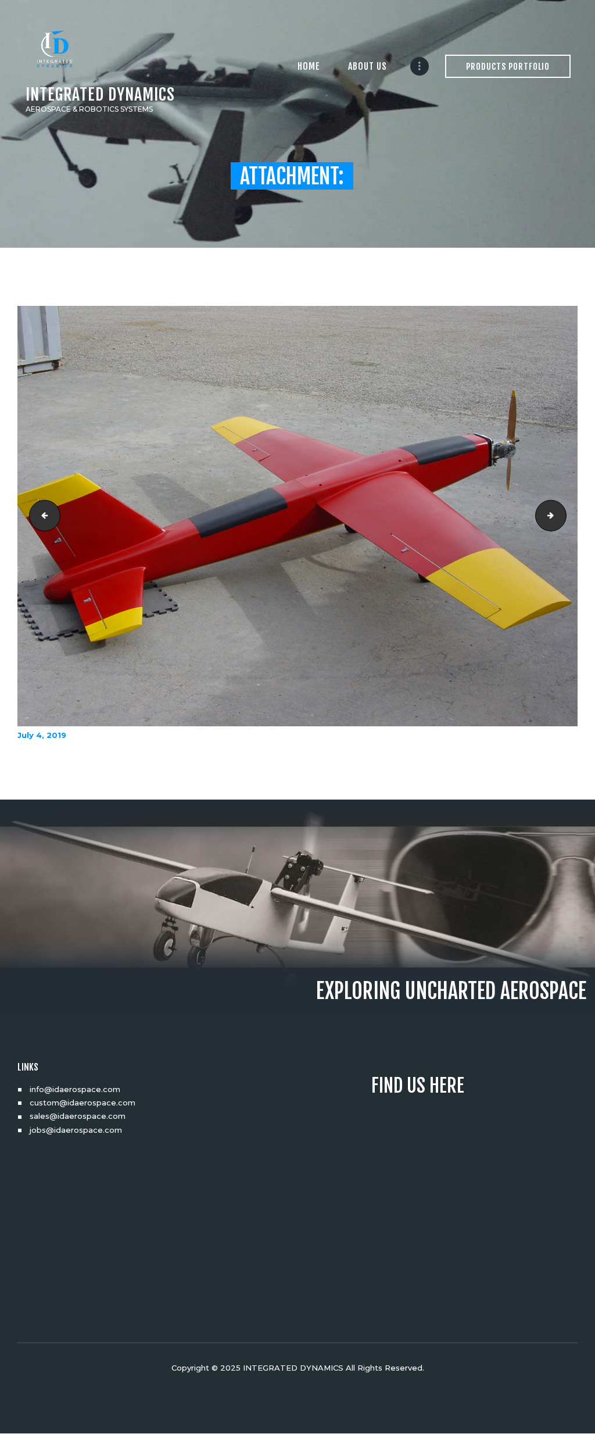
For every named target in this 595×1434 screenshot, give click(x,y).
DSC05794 (41, 515)
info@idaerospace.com (75, 1089)
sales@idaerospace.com (78, 1116)
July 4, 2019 (41, 735)
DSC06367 (562, 515)
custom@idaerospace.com (82, 1102)
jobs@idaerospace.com (76, 1130)
